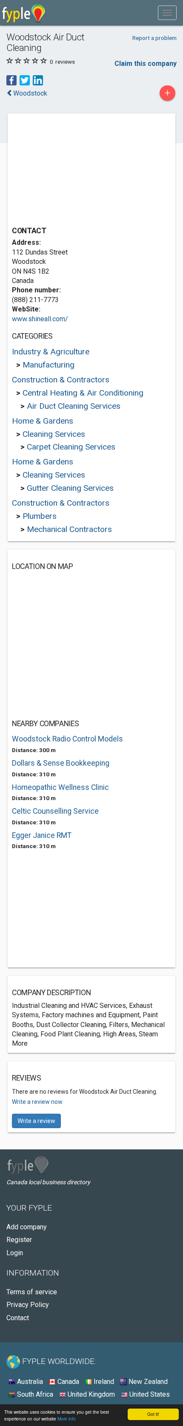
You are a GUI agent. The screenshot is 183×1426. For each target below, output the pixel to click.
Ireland (103, 1382)
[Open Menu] (167, 13)
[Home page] (23, 12)
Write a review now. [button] (37, 1101)
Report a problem (154, 37)
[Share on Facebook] (11, 80)
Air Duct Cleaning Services (73, 406)
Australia (29, 1382)
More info (66, 1418)
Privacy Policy (27, 1305)
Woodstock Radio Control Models (67, 739)
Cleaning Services (54, 434)
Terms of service (31, 1292)
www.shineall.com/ (40, 319)
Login (14, 1253)
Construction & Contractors (60, 380)
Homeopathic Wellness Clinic (60, 787)
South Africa (34, 1394)
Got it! (153, 1414)
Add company (26, 1227)
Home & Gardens (42, 421)
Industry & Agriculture (50, 351)
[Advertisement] (76, 171)
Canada (67, 1382)
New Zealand (147, 1382)
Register (19, 1240)
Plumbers (40, 516)
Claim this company (145, 63)
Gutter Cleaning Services (70, 488)
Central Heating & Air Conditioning (83, 393)
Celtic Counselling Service (55, 811)
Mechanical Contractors (69, 529)
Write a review (36, 1121)
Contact (17, 1318)
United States (149, 1394)
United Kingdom (90, 1394)
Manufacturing (48, 365)
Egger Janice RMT (41, 835)
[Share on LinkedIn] (38, 80)
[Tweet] (25, 80)
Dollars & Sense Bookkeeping (60, 763)
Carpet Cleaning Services (71, 447)
